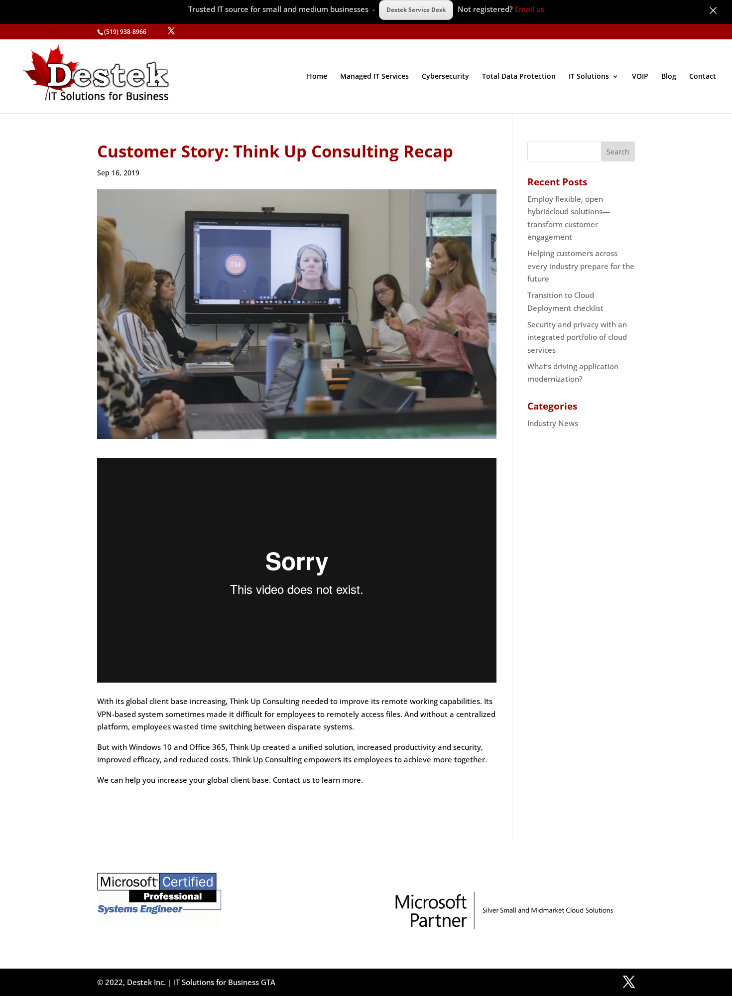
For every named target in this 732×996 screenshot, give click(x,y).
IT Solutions (589, 77)
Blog (668, 77)
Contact (702, 77)
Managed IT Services (374, 77)
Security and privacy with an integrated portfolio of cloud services (577, 337)
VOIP (640, 77)
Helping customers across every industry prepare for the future (580, 266)
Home (317, 77)
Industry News (552, 423)
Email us (529, 9)
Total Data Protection (519, 77)
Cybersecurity (445, 77)
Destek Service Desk (416, 9)
